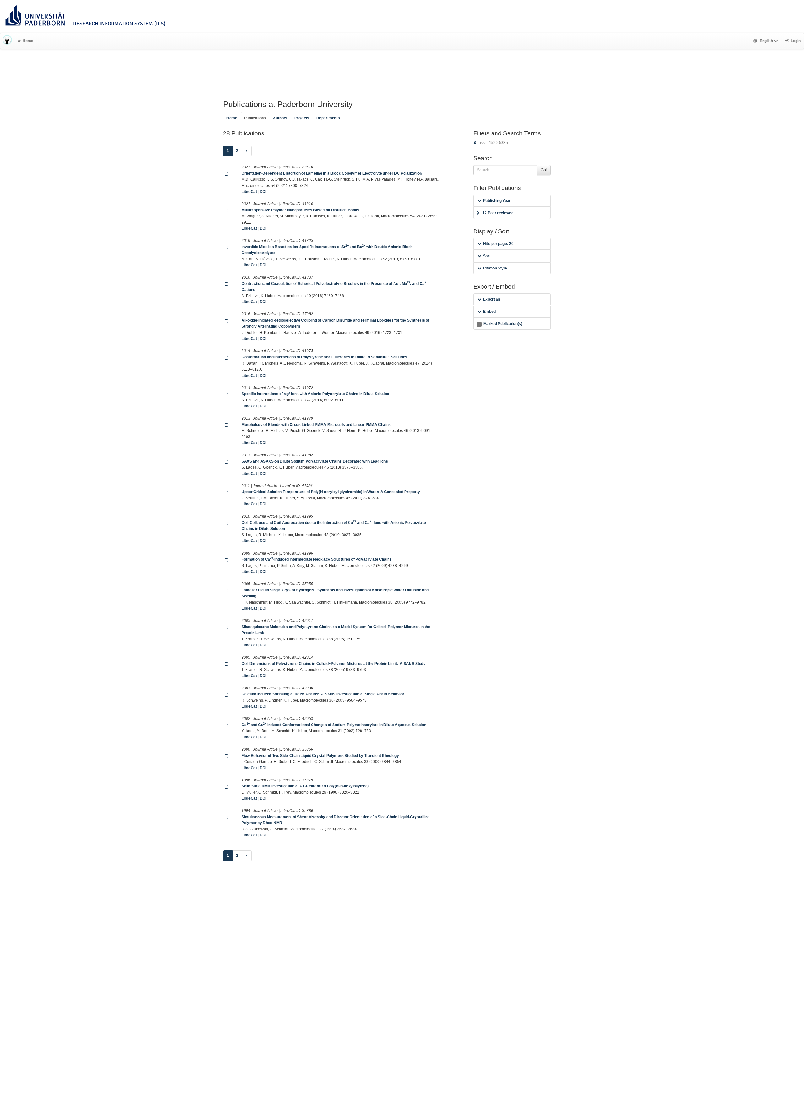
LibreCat (249, 191)
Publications (255, 118)
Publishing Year (497, 200)
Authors (280, 118)
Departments (328, 118)
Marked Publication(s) (500, 324)
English (766, 41)
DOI (263, 191)
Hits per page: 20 (498, 244)
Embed (489, 311)
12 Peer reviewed (497, 213)
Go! (544, 170)
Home (28, 41)
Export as (491, 299)
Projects (301, 118)
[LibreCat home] (7, 41)
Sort (487, 256)
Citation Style (495, 268)
